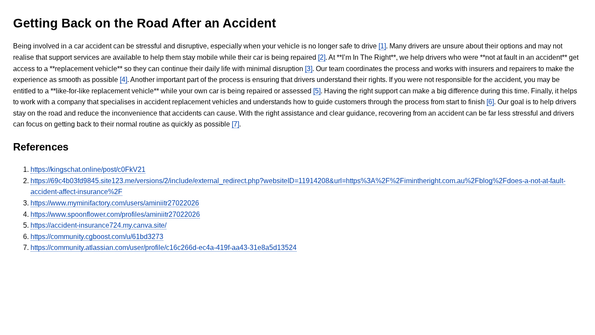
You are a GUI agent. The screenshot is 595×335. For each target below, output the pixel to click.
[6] (490, 102)
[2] (321, 57)
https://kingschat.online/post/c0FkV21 (87, 169)
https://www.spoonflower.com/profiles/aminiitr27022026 (115, 214)
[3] (308, 68)
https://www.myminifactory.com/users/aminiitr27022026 (114, 203)
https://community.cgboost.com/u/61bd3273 (96, 236)
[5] (317, 91)
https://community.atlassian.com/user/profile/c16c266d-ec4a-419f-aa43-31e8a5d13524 (163, 247)
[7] (235, 124)
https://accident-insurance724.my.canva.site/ (98, 225)
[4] (123, 79)
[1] (382, 46)
